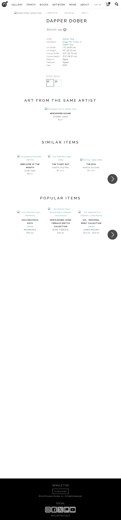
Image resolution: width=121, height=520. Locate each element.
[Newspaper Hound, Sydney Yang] (60, 109)
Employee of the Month (30, 166)
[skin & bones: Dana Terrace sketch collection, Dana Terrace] (60, 212)
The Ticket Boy (61, 164)
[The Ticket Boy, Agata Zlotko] (60, 158)
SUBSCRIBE (60, 491)
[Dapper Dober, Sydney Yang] (28, 13)
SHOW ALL (69, 13)
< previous (51, 13)
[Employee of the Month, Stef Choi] (30, 158)
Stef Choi (30, 171)
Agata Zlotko (60, 167)
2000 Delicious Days (30, 221)
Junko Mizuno (91, 230)
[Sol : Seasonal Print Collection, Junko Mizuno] (91, 214)
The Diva (91, 164)
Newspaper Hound (60, 113)
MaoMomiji (30, 230)
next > (85, 13)
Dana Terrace (61, 230)
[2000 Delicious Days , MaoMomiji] (30, 214)
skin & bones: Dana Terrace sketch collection (60, 223)
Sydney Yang (68, 39)
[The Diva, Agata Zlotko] (91, 160)
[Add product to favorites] (65, 30)
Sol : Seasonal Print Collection (91, 221)
